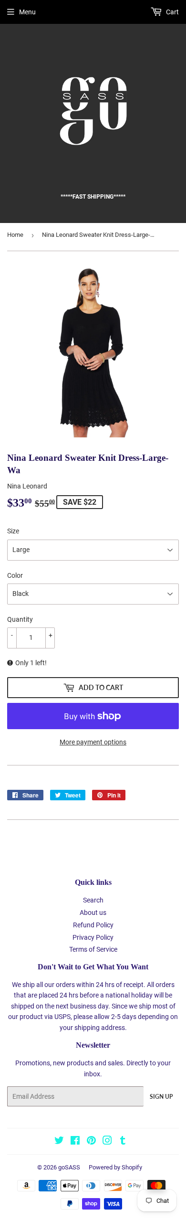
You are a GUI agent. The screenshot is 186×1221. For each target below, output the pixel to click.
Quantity (20, 619)
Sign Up (161, 1096)
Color (15, 575)
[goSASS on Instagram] (107, 1142)
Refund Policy (93, 925)
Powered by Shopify (115, 1167)
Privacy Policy (93, 937)
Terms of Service (93, 949)
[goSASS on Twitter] (59, 1142)
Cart (172, 12)
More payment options (93, 742)
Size (13, 531)
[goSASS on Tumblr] (122, 1142)
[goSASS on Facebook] (75, 1142)
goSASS (69, 1167)
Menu (27, 12)
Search (93, 900)
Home (15, 234)
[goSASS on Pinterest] (91, 1142)
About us (93, 912)
